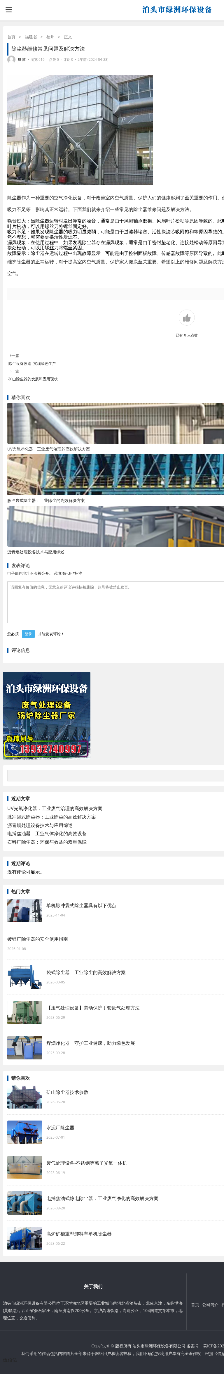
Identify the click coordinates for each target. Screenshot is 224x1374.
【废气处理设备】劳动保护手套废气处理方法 (93, 1007)
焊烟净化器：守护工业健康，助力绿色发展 (90, 1043)
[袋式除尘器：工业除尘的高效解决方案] (24, 977)
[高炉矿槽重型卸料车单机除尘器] (24, 1238)
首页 (11, 36)
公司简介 (210, 1304)
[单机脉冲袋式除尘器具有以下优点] (24, 910)
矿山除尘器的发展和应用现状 (33, 379)
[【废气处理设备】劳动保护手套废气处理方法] (24, 1012)
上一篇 (13, 355)
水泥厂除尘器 (60, 1127)
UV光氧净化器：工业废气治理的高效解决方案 (48, 449)
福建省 (31, 36)
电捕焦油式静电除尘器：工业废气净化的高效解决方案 (102, 1198)
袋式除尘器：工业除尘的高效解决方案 (86, 972)
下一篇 (13, 371)
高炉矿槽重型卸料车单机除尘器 (79, 1233)
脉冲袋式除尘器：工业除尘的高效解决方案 (46, 500)
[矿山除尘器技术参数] (24, 1097)
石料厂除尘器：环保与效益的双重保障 (47, 842)
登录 (28, 633)
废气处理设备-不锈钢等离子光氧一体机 (86, 1163)
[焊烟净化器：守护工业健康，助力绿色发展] (24, 1047)
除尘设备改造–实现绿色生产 (32, 363)
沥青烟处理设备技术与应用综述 (35, 552)
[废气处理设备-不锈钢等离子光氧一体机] (24, 1167)
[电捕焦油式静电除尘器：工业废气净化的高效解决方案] (24, 1203)
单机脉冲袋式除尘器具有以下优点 (81, 905)
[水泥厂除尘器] (24, 1132)
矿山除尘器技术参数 (67, 1092)
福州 (50, 36)
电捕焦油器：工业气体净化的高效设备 (47, 833)
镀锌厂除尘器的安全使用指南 (37, 939)
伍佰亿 (10, 1359)
